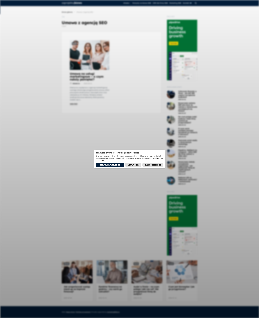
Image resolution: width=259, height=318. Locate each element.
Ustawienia (133, 165)
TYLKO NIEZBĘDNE (153, 165)
